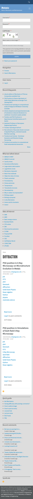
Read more (8, 312)
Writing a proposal (9, 197)
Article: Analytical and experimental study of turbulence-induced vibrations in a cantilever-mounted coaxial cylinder (16, 113)
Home (4, 252)
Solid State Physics (9, 290)
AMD (5, 217)
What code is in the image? (11, 40)
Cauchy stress (8, 161)
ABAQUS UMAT (8, 157)
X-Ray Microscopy (9, 352)
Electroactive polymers (11, 229)
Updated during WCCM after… (13, 433)
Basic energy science (10, 219)
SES (5, 239)
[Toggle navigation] (29, 8)
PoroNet (7, 236)
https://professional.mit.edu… (13, 438)
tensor (6, 205)
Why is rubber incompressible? (13, 193)
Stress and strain (9, 183)
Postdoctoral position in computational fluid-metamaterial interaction (16, 143)
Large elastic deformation (12, 166)
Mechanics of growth (10, 171)
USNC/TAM (7, 243)
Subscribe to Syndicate (3, 481)
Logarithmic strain (9, 169)
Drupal (23, 490)
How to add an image (10, 406)
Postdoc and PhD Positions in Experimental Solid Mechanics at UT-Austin (15, 119)
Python (5, 295)
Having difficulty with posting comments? (17, 404)
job (4, 277)
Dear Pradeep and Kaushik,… (13, 465)
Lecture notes (8, 413)
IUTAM (6, 231)
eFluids (6, 246)
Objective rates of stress (11, 176)
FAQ (5, 418)
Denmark (6, 284)
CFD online (7, 224)
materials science (9, 300)
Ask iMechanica (8, 401)
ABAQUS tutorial (9, 159)
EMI (5, 227)
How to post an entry (10, 408)
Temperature (8, 185)
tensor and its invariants (11, 202)
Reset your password (10, 61)
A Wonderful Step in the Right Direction (16, 456)
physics (5, 297)
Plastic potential (9, 178)
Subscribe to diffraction (3, 391)
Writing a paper (9, 195)
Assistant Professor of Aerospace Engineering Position (14, 124)
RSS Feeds (7, 416)
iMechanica (5, 7)
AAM (5, 215)
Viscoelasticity (8, 190)
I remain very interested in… (12, 442)
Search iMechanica (10, 73)
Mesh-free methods (10, 173)
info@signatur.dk (16, 272)
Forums (6, 71)
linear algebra (7, 292)
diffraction (6, 287)
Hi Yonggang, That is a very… (13, 469)
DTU (4, 279)
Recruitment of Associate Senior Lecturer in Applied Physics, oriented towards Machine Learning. (16, 132)
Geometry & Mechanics (11, 164)
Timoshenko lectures (10, 188)
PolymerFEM (8, 234)
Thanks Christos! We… (11, 461)
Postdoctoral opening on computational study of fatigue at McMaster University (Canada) (16, 107)
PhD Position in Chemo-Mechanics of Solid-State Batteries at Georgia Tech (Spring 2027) (15, 100)
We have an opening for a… (12, 429)
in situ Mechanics (9, 200)
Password (5, 24)
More (28, 147)
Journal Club (8, 411)
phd (4, 282)
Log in (6, 316)
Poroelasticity (8, 181)
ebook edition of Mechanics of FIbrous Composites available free (15, 95)
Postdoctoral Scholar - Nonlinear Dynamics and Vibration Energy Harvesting (14, 138)
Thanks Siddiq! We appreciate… (14, 452)
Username (6, 17)
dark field (6, 355)
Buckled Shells (8, 222)
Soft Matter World (9, 241)
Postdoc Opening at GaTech (12, 127)
